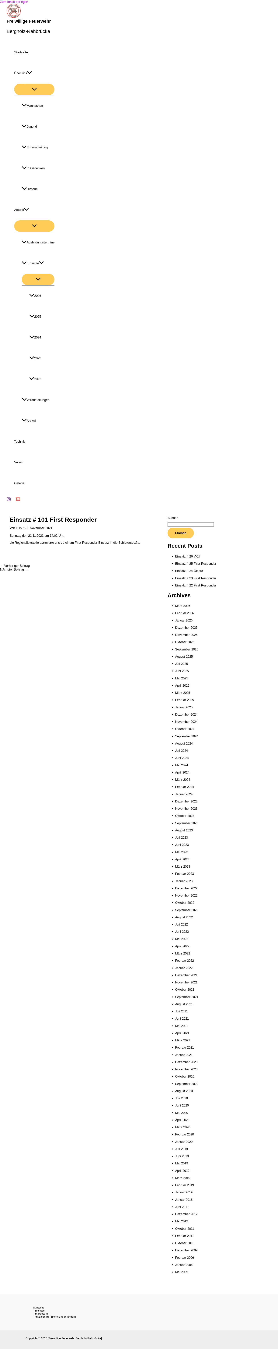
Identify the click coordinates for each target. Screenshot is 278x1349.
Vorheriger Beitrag (15, 566)
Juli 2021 (181, 1011)
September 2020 (186, 1084)
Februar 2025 (184, 700)
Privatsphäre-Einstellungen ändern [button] (55, 1316)
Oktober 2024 (184, 729)
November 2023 (186, 808)
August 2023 (184, 830)
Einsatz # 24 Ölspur (189, 571)
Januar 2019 (184, 1192)
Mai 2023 (181, 852)
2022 (37, 379)
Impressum (41, 1313)
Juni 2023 (182, 845)
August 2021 (184, 1004)
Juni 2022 (182, 931)
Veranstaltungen (38, 400)
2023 (37, 358)
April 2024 (182, 772)
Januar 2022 (184, 968)
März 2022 (182, 953)
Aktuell (19, 210)
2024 (37, 337)
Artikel (31, 421)
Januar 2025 (184, 707)
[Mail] (18, 500)
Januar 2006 (184, 1265)
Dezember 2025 (186, 627)
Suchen (173, 518)
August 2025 (184, 656)
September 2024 (186, 736)
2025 (37, 316)
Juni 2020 (182, 1105)
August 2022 (184, 917)
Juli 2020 (181, 1098)
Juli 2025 (181, 664)
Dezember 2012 (186, 1214)
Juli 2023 (181, 837)
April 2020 (182, 1120)
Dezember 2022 (186, 888)
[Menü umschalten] (34, 89)
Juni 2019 (182, 1156)
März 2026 (182, 606)
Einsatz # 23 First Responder (195, 578)
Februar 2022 (184, 960)
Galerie (19, 483)
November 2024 (186, 722)
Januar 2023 (184, 881)
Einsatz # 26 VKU (187, 556)
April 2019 (182, 1171)
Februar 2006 (184, 1257)
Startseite (21, 52)
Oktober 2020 (184, 1076)
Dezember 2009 (186, 1250)
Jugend (32, 126)
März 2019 (182, 1178)
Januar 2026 (184, 620)
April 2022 (182, 946)
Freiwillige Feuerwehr (29, 21)
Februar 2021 (184, 1047)
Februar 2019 (184, 1185)
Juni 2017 (182, 1207)
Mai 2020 (181, 1113)
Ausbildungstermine (40, 242)
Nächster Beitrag (14, 569)
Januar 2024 (184, 794)
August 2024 (184, 743)
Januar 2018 (184, 1200)
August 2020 (184, 1091)
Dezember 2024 (186, 714)
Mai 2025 (181, 678)
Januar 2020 (184, 1142)
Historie (32, 189)
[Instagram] (9, 500)
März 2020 (182, 1127)
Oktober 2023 (184, 816)
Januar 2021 (184, 1055)
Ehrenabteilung (37, 147)
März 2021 (182, 1040)
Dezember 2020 (186, 1062)
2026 (37, 296)
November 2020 (186, 1069)
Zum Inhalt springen (14, 2)
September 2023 (186, 823)
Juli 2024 (181, 750)
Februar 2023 (184, 874)
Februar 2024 (184, 787)
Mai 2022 (181, 939)
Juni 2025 (182, 671)
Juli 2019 (181, 1149)
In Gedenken (36, 168)
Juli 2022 (181, 924)
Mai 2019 (181, 1163)
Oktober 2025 (184, 642)
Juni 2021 (182, 1018)
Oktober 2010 (184, 1243)
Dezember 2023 (186, 801)
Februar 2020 (184, 1134)
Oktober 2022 (184, 903)
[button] (29, 73)
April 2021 (182, 1033)
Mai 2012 (181, 1221)
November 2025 (186, 635)
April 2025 (182, 685)
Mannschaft (35, 106)
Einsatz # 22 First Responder (195, 585)
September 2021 (186, 997)
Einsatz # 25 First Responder (195, 563)
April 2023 (182, 859)
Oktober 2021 (184, 989)
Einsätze (33, 263)
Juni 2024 (182, 758)
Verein (18, 462)
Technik (19, 441)
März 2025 (182, 693)
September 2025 (186, 649)
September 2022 (186, 910)
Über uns (20, 73)
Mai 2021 (181, 1026)
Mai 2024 (181, 765)
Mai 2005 (181, 1272)
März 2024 (182, 779)
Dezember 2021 (186, 975)
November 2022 (186, 895)
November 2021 (186, 982)
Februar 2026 (184, 613)
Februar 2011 (184, 1236)
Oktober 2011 (184, 1228)
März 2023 (182, 866)
